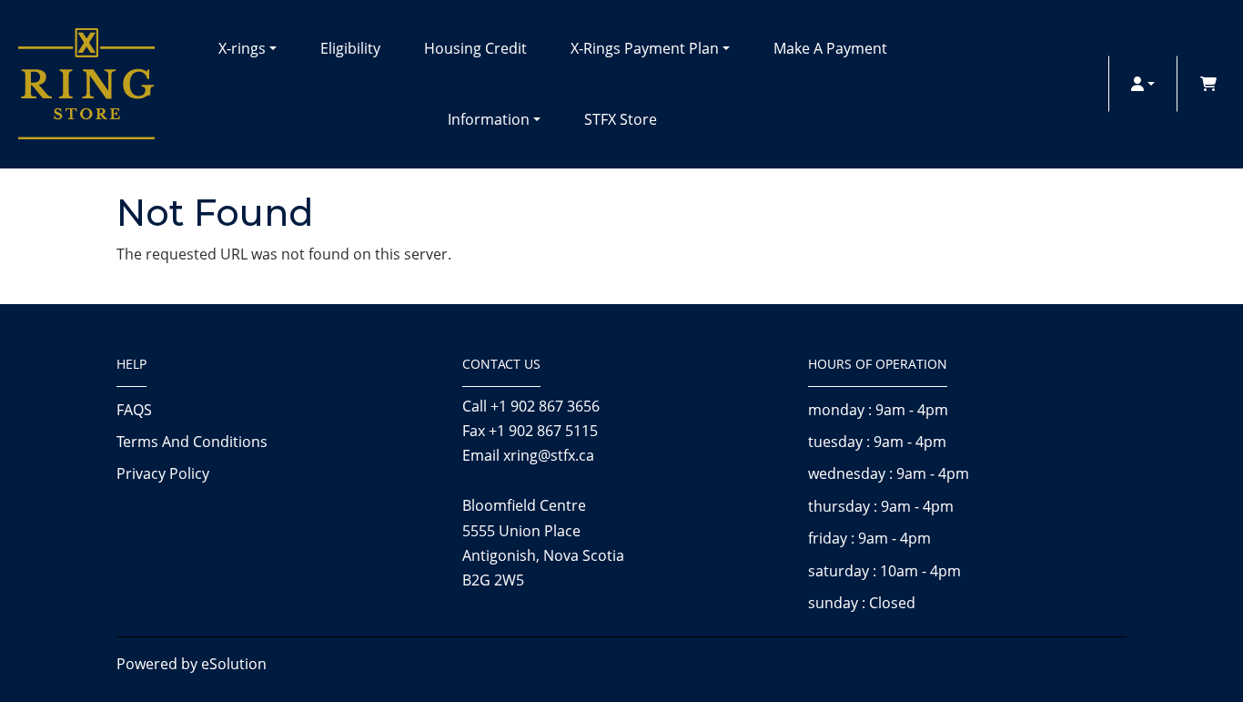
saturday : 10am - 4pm (884, 571)
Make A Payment (830, 48)
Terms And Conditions (192, 442)
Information (489, 119)
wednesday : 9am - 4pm (888, 473)
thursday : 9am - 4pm (881, 506)
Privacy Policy (162, 473)
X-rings (242, 48)
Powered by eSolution (191, 664)
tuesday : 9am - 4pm (877, 442)
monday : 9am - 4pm (878, 410)
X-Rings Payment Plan (645, 48)
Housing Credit (475, 48)
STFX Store (620, 119)
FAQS (134, 410)
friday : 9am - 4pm (869, 538)
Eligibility (350, 48)
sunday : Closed (861, 603)
